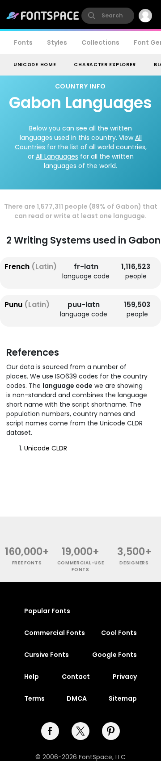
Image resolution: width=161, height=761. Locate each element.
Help (31, 676)
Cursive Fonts (46, 654)
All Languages (57, 156)
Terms (34, 698)
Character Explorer (105, 64)
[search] (107, 16)
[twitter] (80, 731)
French (30, 266)
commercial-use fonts (80, 566)
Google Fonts (114, 654)
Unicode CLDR (45, 448)
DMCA (77, 698)
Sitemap (123, 698)
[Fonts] (42, 15)
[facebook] (50, 731)
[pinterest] (111, 731)
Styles (57, 42)
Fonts (23, 42)
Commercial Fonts (54, 632)
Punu (27, 304)
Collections (100, 42)
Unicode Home (34, 64)
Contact (76, 676)
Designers (133, 562)
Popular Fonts (47, 610)
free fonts (27, 562)
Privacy (125, 676)
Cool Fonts (119, 632)
